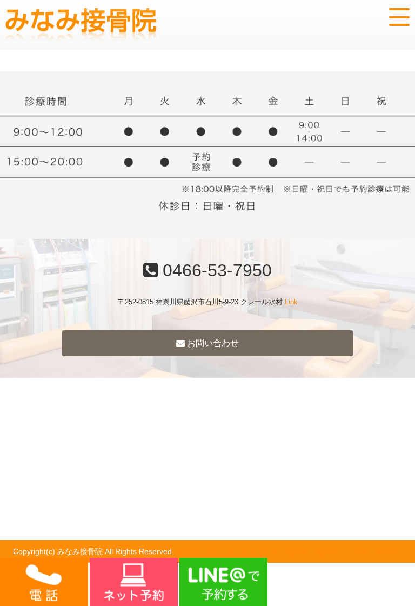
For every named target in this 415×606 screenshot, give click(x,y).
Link (291, 302)
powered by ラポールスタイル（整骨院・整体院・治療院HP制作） (289, 551)
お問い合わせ (212, 343)
